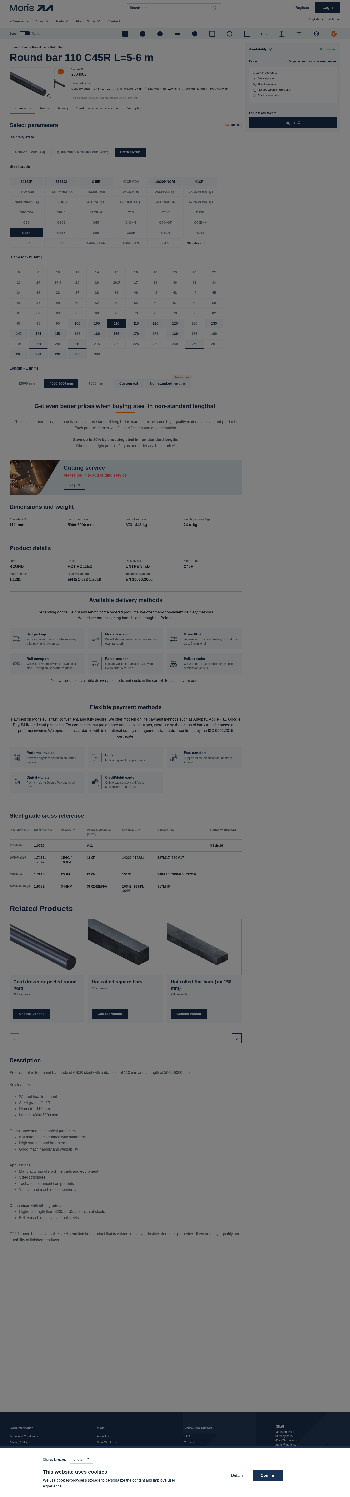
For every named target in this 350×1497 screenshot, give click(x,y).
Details (237, 1475)
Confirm (268, 1475)
